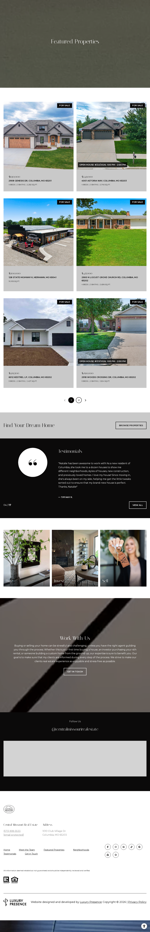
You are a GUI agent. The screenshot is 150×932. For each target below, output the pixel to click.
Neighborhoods (81, 857)
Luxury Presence (91, 909)
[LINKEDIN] (124, 855)
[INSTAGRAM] (116, 855)
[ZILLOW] (108, 862)
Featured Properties (54, 857)
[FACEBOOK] (108, 855)
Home (7, 857)
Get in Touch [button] (75, 679)
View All (138, 513)
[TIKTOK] (131, 855)
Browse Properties (131, 425)
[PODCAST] (116, 862)
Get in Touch (31, 861)
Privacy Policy (137, 909)
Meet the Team (27, 857)
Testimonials (10, 861)
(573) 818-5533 (12, 838)
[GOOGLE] (139, 855)
